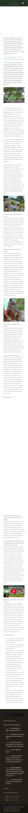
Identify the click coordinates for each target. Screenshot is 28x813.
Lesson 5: (8, 755)
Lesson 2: (8, 734)
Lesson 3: (8, 742)
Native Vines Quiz (13, 798)
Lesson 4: (8, 749)
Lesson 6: (8, 767)
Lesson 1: (8, 728)
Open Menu (22, 3)
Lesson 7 (8, 779)
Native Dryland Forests (15, 796)
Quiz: (7, 796)
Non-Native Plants (14, 800)
